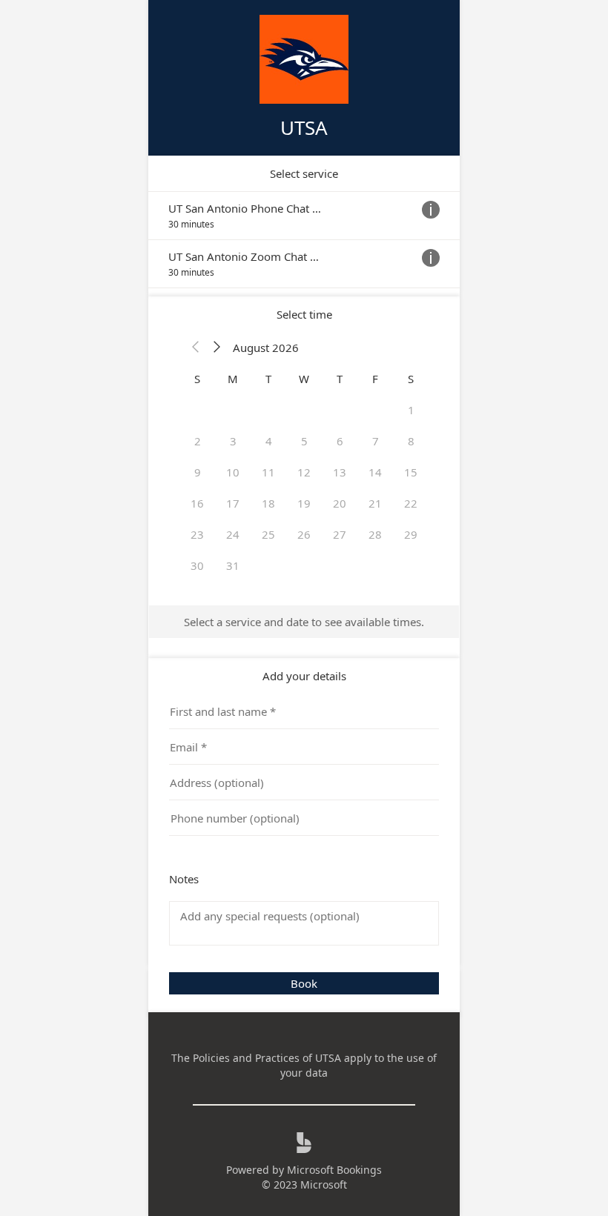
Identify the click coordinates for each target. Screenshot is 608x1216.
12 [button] (304, 472)
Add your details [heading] (304, 675)
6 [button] (340, 440)
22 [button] (410, 503)
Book (304, 983)
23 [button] (197, 534)
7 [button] (375, 440)
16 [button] (197, 503)
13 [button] (339, 472)
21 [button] (375, 503)
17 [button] (232, 503)
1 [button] (411, 409)
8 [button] (411, 440)
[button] (195, 347)
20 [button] (339, 503)
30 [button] (197, 565)
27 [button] (339, 534)
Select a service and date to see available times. (304, 621)
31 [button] (232, 565)
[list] (304, 239)
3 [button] (233, 440)
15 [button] (410, 472)
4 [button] (268, 440)
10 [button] (232, 472)
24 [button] (232, 534)
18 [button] (268, 503)
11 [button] (268, 472)
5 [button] (304, 440)
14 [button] (375, 472)
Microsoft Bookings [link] (334, 1170)
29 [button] (410, 534)
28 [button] (375, 534)
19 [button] (304, 503)
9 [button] (197, 472)
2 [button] (197, 440)
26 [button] (304, 534)
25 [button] (268, 534)
